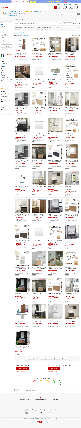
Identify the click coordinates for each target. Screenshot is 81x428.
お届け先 (2, 68)
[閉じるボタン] (78, 28)
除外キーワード (3, 109)
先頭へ (30, 358)
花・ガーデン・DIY (17, 390)
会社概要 (10, 15)
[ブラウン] (7, 54)
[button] (76, 4)
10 (59, 358)
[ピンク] (11, 54)
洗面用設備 (34, 390)
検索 (7, 49)
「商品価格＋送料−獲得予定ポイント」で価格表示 (22, 23)
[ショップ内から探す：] (78, 14)
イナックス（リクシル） (5, 63)
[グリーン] (2, 56)
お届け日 (2, 72)
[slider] (1, 44)
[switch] (11, 79)
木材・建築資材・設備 (27, 390)
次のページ (63, 358)
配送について (18, 15)
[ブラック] (2, 54)
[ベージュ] (9, 54)
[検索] (55, 7)
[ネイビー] (3, 56)
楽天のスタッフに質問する (54, 368)
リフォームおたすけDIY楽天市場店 (16, 11)
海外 (4, 66)
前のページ (35, 358)
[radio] (1, 24)
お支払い (13, 15)
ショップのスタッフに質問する (22, 368)
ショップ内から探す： (56, 14)
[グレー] (3, 54)
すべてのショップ (4, 19)
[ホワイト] (5, 54)
